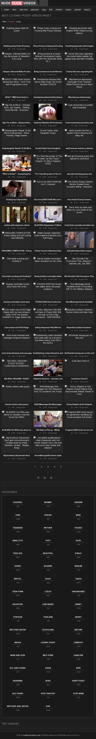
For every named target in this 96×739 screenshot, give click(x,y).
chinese (59, 9)
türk (50, 9)
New (4, 21)
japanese (35, 9)
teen (14, 9)
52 (45, 478)
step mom (24, 9)
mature (68, 9)
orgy (44, 9)
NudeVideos (18, 3)
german (78, 9)
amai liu (87, 9)
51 (38, 478)
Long (18, 21)
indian (6, 9)
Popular (11, 21)
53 (51, 478)
